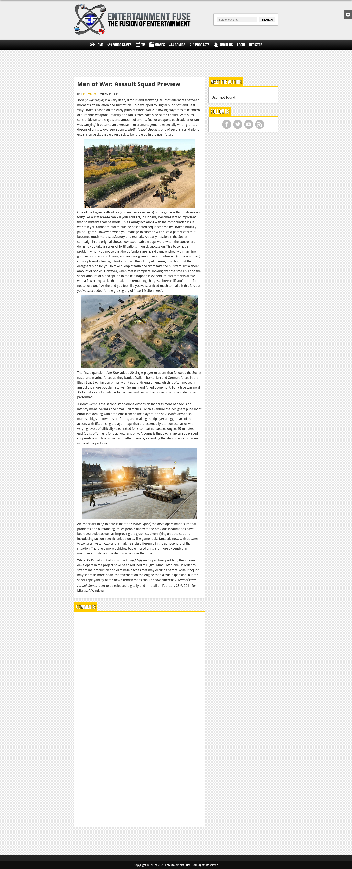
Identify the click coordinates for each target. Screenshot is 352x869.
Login (241, 45)
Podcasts (202, 45)
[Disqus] (139, 666)
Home (99, 45)
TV (143, 45)
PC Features (89, 93)
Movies (160, 45)
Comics (180, 45)
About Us (226, 45)
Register (255, 45)
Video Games (122, 45)
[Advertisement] (176, 63)
